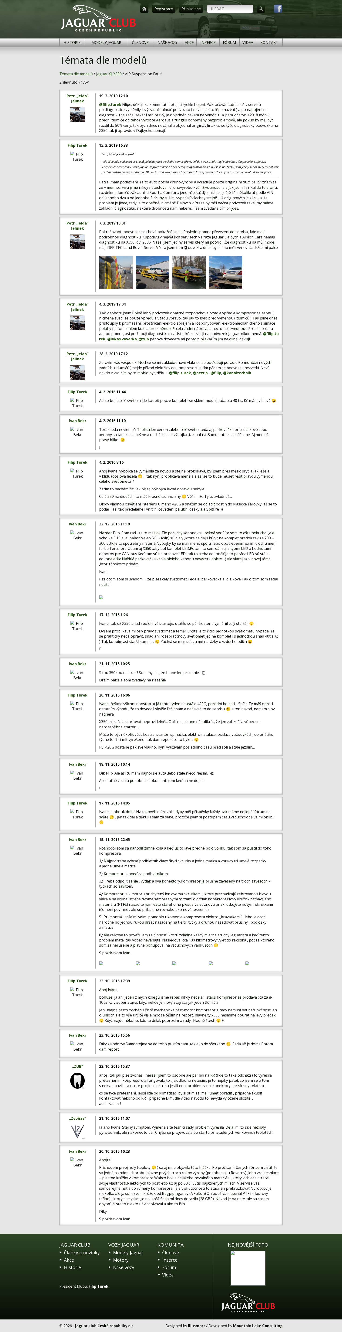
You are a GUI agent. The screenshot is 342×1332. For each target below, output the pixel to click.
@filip (216, 372)
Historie (72, 42)
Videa (247, 42)
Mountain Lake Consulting (258, 1325)
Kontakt (269, 42)
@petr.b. (201, 372)
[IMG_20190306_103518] (225, 272)
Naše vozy (168, 42)
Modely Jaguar (106, 42)
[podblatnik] (116, 963)
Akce (189, 42)
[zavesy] (189, 963)
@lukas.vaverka (122, 339)
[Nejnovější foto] (248, 1268)
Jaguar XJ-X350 (109, 73)
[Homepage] (144, 9)
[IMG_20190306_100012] (116, 272)
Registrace (163, 8)
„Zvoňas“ (77, 1118)
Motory (121, 1260)
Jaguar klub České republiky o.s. (104, 1325)
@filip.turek (110, 104)
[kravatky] (262, 963)
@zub (144, 339)
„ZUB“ (77, 1066)
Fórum (229, 42)
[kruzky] (225, 963)
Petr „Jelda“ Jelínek (77, 98)
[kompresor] (152, 963)
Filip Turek (77, 145)
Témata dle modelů (76, 73)
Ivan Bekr (77, 420)
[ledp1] (116, 597)
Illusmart (196, 1325)
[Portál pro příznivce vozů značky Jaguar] (98, 31)
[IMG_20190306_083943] (189, 272)
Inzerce (208, 42)
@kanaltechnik (237, 372)
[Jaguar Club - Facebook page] (276, 9)
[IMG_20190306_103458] (152, 272)
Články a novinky (82, 1252)
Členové (140, 42)
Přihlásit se (191, 8)
